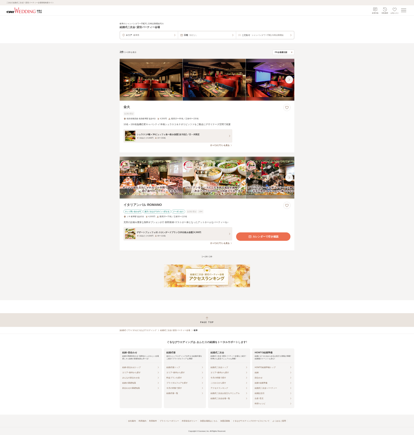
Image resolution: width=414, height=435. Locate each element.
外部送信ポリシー (189, 421)
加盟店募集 (225, 421)
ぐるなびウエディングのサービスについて (251, 421)
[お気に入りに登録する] (286, 107)
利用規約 (142, 421)
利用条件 (153, 421)
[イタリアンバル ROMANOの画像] (207, 178)
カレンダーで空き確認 (265, 236)
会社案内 (132, 421)
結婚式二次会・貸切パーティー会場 (175, 330)
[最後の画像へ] (289, 80)
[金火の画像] (207, 80)
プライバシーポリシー (169, 421)
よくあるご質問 (279, 421)
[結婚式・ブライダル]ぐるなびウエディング (138, 330)
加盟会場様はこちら (209, 421)
